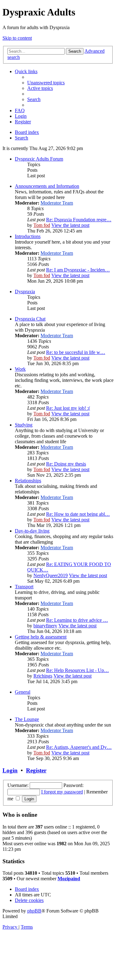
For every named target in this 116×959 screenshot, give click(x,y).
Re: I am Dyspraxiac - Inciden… (78, 269)
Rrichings (42, 675)
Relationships (28, 480)
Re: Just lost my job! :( (68, 408)
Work (20, 369)
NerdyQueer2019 (50, 575)
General (22, 692)
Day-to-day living (32, 530)
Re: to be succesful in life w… (75, 352)
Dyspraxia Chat (30, 318)
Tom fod (41, 225)
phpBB (34, 910)
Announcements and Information (47, 186)
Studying (23, 424)
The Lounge (27, 719)
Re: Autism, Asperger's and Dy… (79, 747)
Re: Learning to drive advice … (77, 620)
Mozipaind (69, 878)
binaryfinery (45, 625)
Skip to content (17, 38)
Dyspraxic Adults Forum (39, 158)
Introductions (28, 236)
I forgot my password (62, 791)
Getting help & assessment (41, 636)
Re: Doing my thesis (66, 463)
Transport (24, 586)
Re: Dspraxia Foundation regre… (78, 219)
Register (36, 770)
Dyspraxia (25, 291)
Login (10, 770)
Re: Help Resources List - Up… (77, 670)
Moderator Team (57, 203)
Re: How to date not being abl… (78, 514)
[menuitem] (46, 82)
